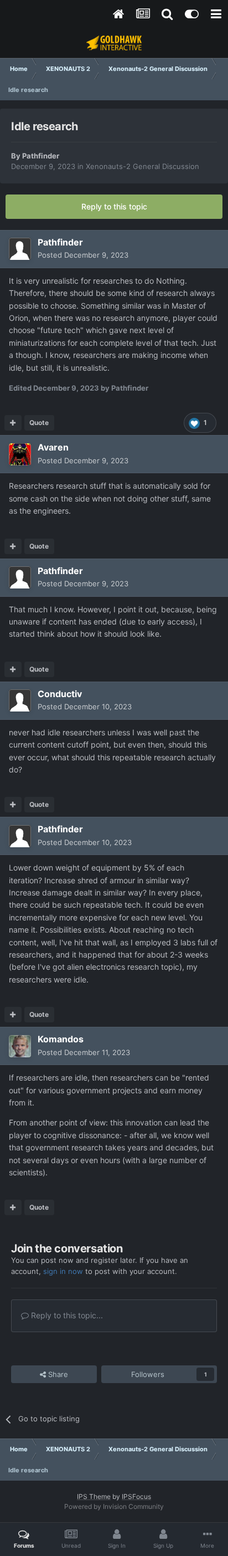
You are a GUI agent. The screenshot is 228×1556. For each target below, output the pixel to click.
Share (57, 1374)
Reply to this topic (114, 206)
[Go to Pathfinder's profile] (20, 249)
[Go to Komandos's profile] (20, 1046)
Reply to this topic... (66, 1315)
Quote (39, 422)
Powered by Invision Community (114, 1506)
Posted (83, 254)
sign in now (63, 1271)
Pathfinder (40, 155)
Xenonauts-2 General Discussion (142, 166)
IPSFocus (136, 1496)
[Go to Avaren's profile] (20, 454)
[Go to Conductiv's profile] (20, 700)
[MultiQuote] (13, 423)
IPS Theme (94, 1496)
